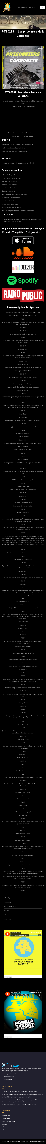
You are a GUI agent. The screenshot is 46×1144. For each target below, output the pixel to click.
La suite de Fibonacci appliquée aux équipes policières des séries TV (23, 1094)
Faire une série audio (10, 906)
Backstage (7, 898)
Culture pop (8, 902)
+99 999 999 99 (7, 1079)
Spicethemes (41, 1141)
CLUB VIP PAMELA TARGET (25, 136)
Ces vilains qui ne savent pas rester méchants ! (17, 1097)
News (6, 915)
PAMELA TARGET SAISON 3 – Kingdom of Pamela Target (20, 1091)
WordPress (17, 1141)
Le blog (7, 910)
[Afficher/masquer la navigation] (42, 7)
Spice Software (30, 1141)
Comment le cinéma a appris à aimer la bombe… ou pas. (20, 1105)
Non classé (8, 919)
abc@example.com (9, 1076)
